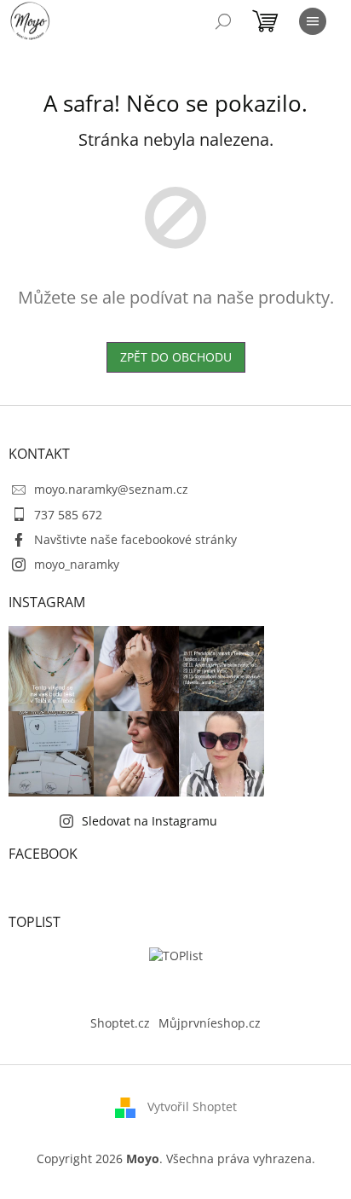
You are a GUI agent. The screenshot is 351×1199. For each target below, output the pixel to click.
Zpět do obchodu (176, 357)
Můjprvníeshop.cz (209, 1023)
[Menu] (313, 21)
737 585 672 (68, 515)
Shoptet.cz (120, 1023)
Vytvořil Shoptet (192, 1106)
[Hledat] (223, 21)
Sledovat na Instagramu (149, 821)
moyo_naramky (76, 564)
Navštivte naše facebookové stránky (135, 539)
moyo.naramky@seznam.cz (111, 489)
